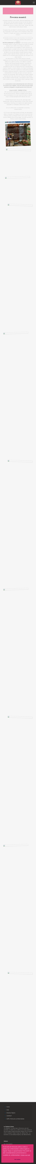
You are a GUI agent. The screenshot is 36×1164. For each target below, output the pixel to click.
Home (8, 1106)
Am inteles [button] (17, 1159)
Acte (8, 1109)
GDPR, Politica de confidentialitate (15, 1118)
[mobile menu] (33, 2)
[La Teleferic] (18, 2)
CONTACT (9, 1115)
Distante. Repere (11, 1112)
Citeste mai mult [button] (25, 1155)
